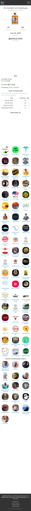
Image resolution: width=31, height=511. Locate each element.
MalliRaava (5, 355)
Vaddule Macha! (15, 188)
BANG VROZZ (15, 288)
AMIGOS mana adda (15, 345)
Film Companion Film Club (26, 278)
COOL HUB (15, 243)
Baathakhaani (26, 355)
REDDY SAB (15, 266)
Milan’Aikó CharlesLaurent (5, 369)
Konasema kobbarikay (25, 311)
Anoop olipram (26, 380)
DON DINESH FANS (15, 210)
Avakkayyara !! (25, 333)
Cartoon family (15, 165)
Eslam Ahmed (15, 412)
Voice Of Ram (5, 210)
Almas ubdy (15, 390)
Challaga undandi (26, 177)
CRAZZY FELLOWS (5, 166)
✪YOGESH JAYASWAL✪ (5, 390)
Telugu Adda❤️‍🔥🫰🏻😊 (26, 300)
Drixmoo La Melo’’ (15, 401)
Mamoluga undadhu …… (5, 222)
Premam (25, 210)
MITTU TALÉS (15, 277)
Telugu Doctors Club (26, 154)
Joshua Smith (15, 380)
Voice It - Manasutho (26, 266)
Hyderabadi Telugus (5, 300)
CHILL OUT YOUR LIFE (5, 199)
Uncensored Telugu (5, 244)
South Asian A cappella (26, 322)
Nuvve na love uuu (5, 188)
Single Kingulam (26, 199)
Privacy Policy (15, 504)
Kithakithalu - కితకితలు (25, 345)
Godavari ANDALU (26, 244)
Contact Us (15, 501)
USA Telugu (15, 199)
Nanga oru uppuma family (25, 255)
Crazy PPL (5, 344)
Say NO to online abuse (15, 255)
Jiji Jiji (25, 401)
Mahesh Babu (26, 221)
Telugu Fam (15, 221)
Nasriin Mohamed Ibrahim (25, 413)
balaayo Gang (5, 412)
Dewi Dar (5, 380)
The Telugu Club (15, 334)
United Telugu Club (5, 289)
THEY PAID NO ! (5, 311)
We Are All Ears (26, 166)
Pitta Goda (5, 322)
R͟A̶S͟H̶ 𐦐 (25, 390)
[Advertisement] (15, 59)
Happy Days (15, 322)
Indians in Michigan (26, 188)
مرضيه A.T (5, 401)
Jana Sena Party (5, 255)
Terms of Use (15, 506)
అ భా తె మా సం (25, 288)
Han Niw (25, 369)
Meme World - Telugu (15, 300)
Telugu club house (15, 233)
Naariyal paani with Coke (5, 278)
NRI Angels (15, 154)
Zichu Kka (5, 423)
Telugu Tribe (25, 232)
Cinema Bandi (15, 355)
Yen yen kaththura (5, 266)
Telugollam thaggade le (15, 177)
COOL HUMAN (14, 87)
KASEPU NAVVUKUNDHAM (5, 233)
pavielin (15, 369)
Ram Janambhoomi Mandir (5, 177)
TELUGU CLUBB (15, 311)
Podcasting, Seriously (5, 154)
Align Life (5, 333)
